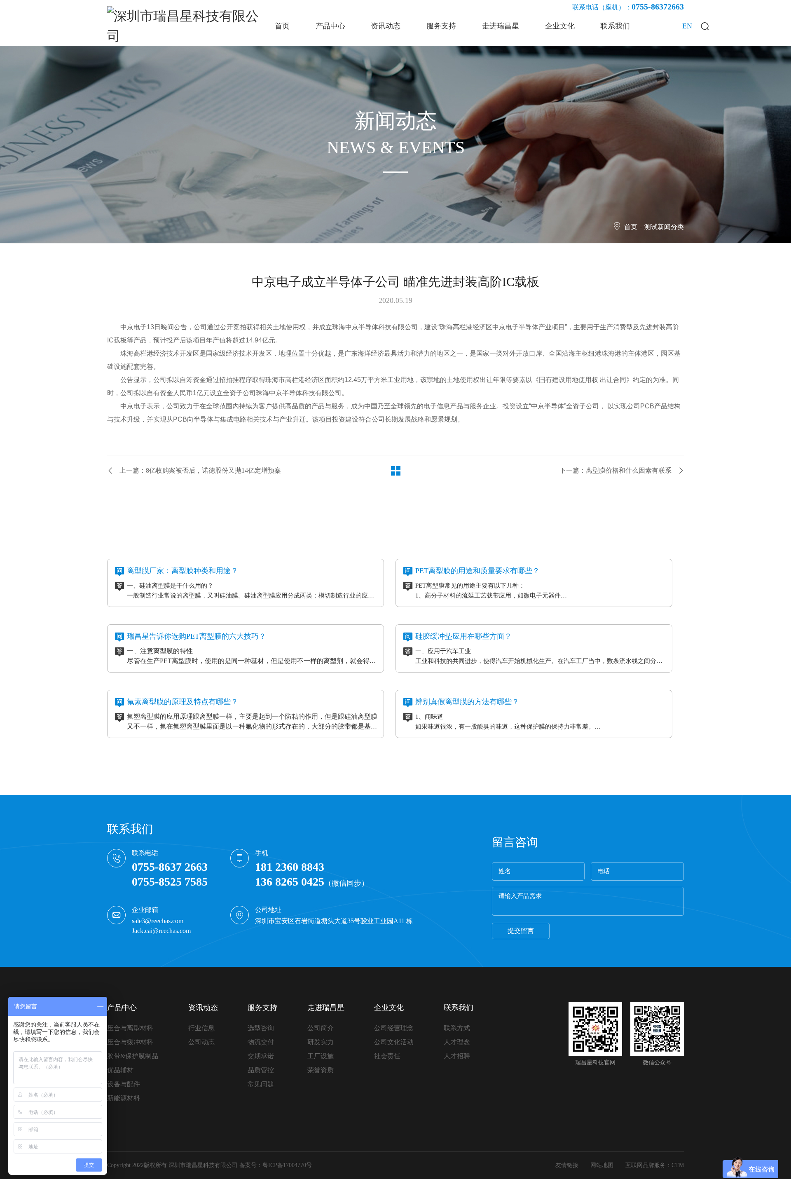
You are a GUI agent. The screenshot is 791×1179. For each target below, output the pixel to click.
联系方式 (457, 1027)
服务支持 (262, 1007)
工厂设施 (320, 1055)
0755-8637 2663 (170, 866)
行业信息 (201, 1027)
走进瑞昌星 (325, 1007)
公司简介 (320, 1027)
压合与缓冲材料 (130, 1041)
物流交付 (261, 1041)
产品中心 (122, 1007)
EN (687, 26)
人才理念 (457, 1041)
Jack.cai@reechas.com (161, 930)
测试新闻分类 (664, 226)
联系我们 (458, 1007)
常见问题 (261, 1084)
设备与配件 (123, 1084)
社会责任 (387, 1055)
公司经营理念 (394, 1027)
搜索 (704, 26)
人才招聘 (457, 1055)
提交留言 (521, 930)
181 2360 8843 (289, 866)
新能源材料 (123, 1098)
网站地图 (601, 1165)
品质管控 (261, 1070)
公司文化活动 (394, 1041)
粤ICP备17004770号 (287, 1165)
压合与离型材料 (130, 1027)
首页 (630, 226)
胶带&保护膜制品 (132, 1055)
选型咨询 (261, 1027)
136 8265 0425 (289, 881)
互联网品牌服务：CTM (654, 1165)
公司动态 (201, 1041)
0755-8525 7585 (170, 881)
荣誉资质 (320, 1070)
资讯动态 (203, 1007)
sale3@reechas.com (157, 920)
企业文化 (389, 1007)
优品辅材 (120, 1070)
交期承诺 (261, 1055)
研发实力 (320, 1041)
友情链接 (566, 1165)
